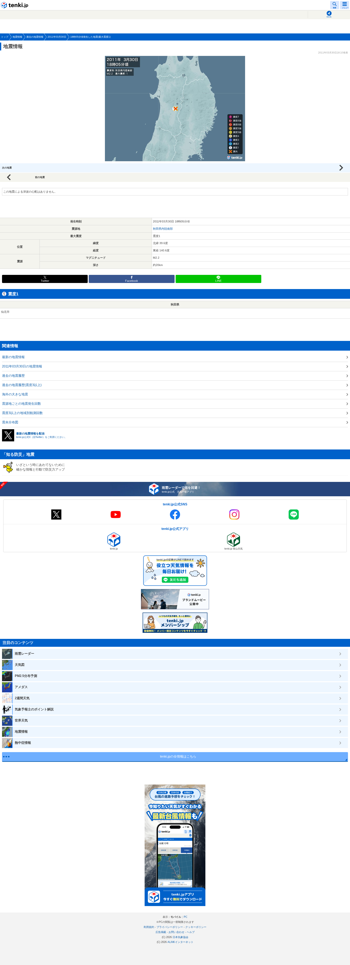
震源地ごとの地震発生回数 (21, 403)
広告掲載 (161, 932)
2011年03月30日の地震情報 (22, 366)
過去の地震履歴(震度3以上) (22, 385)
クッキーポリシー (195, 927)
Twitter (45, 280)
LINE (218, 280)
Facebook (131, 280)
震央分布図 (10, 422)
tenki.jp (15, 5)
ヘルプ (191, 932)
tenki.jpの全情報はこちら (178, 756)
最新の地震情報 (13, 357)
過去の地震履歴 (13, 375)
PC (185, 916)
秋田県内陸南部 (163, 228)
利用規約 (149, 927)
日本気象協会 (180, 937)
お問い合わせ (176, 932)
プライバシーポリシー (170, 927)
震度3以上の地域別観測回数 (22, 413)
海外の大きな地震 (15, 394)
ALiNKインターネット (180, 942)
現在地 (329, 17)
